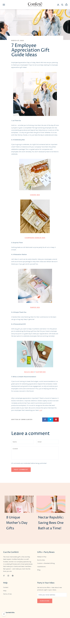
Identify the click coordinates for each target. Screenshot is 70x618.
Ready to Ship (41, 557)
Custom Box (41, 372)
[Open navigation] (4, 4)
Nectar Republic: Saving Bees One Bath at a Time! (51, 523)
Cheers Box (35, 195)
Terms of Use (7, 594)
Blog (38, 570)
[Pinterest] (12, 575)
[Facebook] (4, 575)
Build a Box (29, 372)
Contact (5, 587)
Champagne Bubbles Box (35, 238)
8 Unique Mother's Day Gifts (17, 523)
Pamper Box (35, 307)
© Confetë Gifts (9, 612)
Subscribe (45, 601)
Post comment (21, 470)
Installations (41, 566)
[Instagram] (8, 575)
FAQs (4, 591)
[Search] (62, 5)
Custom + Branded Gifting (46, 563)
